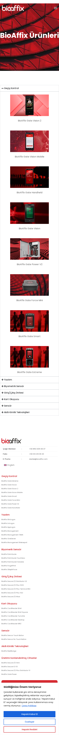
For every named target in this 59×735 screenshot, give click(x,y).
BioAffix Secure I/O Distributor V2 (14, 581)
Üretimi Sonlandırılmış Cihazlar (19, 658)
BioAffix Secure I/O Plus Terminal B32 (15, 589)
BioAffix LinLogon (7, 523)
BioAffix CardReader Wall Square (14, 612)
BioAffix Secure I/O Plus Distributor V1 (15, 670)
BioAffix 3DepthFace (9, 569)
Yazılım (5, 514)
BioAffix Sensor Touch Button (12, 635)
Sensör (5, 630)
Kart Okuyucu (9, 603)
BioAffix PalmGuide (8, 554)
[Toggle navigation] (55, 8)
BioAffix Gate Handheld (10, 508)
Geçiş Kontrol (9, 476)
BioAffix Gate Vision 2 (9, 488)
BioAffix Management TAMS (12, 535)
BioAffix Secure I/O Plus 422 (12, 593)
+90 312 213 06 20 (36, 454)
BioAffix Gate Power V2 (10, 504)
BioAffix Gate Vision (9, 485)
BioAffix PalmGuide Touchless (13, 558)
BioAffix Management (9, 531)
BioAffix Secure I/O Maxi (10, 596)
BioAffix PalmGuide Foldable (12, 562)
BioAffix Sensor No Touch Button (13, 639)
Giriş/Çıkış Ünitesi (11, 576)
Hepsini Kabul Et (29, 714)
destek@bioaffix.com (38, 459)
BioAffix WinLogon (8, 519)
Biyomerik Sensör (11, 549)
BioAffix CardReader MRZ (11, 623)
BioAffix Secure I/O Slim (10, 663)
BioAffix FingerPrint (8, 566)
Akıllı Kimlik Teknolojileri (14, 646)
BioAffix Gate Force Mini (10, 500)
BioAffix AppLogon (8, 527)
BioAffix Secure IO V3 (9, 666)
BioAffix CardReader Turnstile (13, 616)
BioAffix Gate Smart (9, 496)
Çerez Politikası (29, 705)
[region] (29, 709)
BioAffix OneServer (8, 538)
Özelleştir (29, 721)
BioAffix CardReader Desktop (12, 620)
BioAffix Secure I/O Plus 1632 (12, 585)
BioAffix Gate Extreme (9, 481)
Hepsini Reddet (29, 729)
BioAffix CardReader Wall (11, 608)
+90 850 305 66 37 (37, 449)
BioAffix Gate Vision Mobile (11, 492)
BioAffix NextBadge (8, 651)
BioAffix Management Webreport (14, 542)
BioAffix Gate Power (9, 674)
